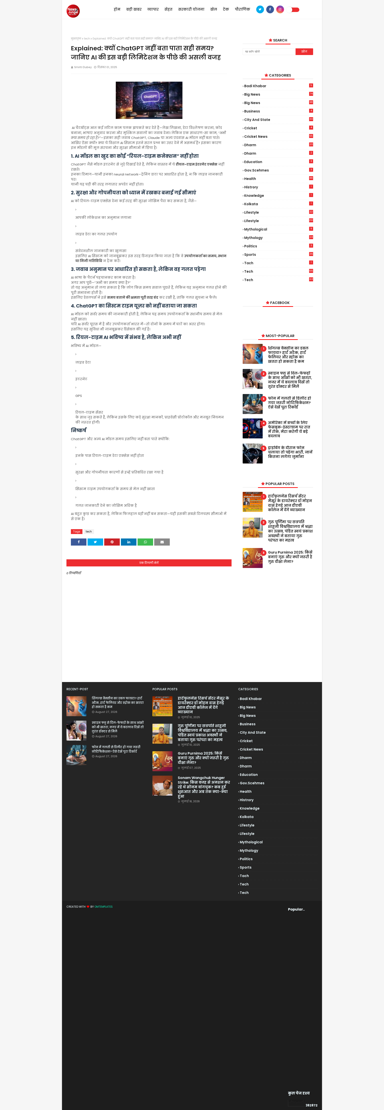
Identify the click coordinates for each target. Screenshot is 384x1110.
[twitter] (260, 9)
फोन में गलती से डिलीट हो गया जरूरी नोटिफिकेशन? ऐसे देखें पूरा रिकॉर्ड (289, 403)
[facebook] (270, 9)
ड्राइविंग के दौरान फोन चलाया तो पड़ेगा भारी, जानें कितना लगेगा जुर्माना (290, 452)
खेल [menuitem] (213, 9)
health (278, 178)
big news (278, 94)
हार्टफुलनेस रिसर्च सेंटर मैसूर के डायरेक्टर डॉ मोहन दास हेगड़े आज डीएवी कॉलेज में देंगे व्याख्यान (290, 503)
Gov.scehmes (278, 170)
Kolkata (278, 203)
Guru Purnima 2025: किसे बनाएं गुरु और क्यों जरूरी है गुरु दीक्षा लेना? (290, 557)
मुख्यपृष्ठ (76, 38)
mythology (278, 237)
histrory (278, 187)
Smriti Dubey (83, 67)
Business (278, 111)
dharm (278, 144)
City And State (278, 119)
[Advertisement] (296, 1001)
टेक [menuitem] (226, 9)
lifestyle (278, 212)
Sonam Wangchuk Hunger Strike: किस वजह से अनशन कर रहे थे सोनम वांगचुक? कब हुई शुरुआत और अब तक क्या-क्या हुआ (204, 787)
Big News (278, 102)
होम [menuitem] (117, 9)
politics (278, 246)
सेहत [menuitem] (168, 9)
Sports (278, 254)
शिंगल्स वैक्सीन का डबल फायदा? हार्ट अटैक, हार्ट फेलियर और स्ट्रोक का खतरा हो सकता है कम (288, 355)
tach (278, 262)
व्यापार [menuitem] (153, 9)
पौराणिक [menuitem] (242, 9)
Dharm (278, 153)
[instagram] (280, 9)
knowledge (278, 195)
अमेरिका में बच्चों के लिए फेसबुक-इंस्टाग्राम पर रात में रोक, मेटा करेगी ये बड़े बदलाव (289, 429)
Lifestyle (278, 220)
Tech (278, 279)
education (278, 161)
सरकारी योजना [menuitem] (191, 9)
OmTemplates (103, 907)
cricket (278, 128)
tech (87, 38)
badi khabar (278, 85)
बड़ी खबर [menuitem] (134, 9)
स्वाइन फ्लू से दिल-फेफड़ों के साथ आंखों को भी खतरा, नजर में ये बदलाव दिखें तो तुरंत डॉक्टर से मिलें (290, 380)
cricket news (278, 136)
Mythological (278, 229)
